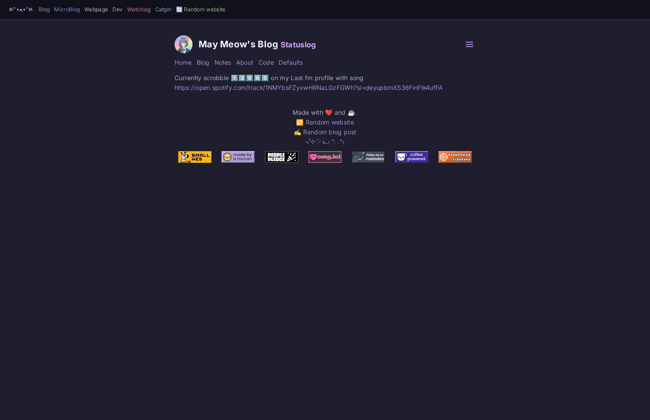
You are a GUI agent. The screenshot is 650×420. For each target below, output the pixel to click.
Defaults (291, 62)
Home (183, 62)
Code (266, 62)
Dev (117, 9)
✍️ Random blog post (325, 132)
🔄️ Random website (201, 9)
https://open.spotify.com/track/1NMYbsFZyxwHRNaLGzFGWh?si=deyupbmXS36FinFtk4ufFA (309, 87)
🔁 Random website (325, 122)
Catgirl (163, 9)
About (245, 62)
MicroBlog (67, 9)
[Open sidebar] (469, 44)
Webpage (96, 9)
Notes (222, 62)
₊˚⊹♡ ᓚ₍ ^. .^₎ (325, 141)
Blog (44, 9)
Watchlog (138, 9)
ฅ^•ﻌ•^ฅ (21, 9)
